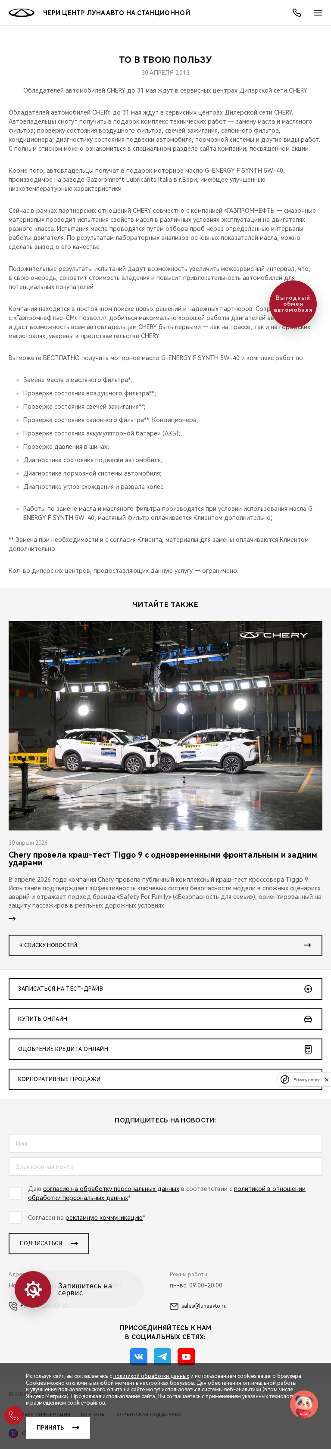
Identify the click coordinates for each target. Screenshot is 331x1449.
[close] (326, 1079)
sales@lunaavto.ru (204, 1306)
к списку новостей (48, 945)
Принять (50, 1428)
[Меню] (318, 13)
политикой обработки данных (151, 1376)
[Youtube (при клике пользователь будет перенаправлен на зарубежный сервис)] (186, 1356)
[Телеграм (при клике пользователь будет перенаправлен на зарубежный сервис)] (162, 1356)
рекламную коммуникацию (104, 1217)
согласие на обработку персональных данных (111, 1188)
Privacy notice (307, 1079)
